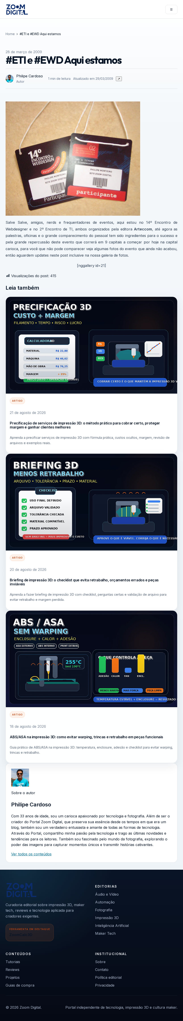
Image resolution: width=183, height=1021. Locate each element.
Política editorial (108, 977)
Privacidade (104, 985)
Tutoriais (13, 962)
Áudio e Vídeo (107, 894)
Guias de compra (20, 985)
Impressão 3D (107, 918)
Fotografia (103, 910)
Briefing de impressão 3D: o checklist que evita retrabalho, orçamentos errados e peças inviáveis (84, 582)
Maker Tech (105, 933)
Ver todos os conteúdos (31, 854)
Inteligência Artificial (112, 925)
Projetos (13, 977)
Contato (101, 969)
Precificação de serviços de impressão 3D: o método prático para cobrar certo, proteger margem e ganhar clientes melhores (85, 425)
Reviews (12, 969)
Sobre (100, 962)
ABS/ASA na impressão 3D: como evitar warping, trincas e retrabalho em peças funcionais (86, 737)
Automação (105, 902)
